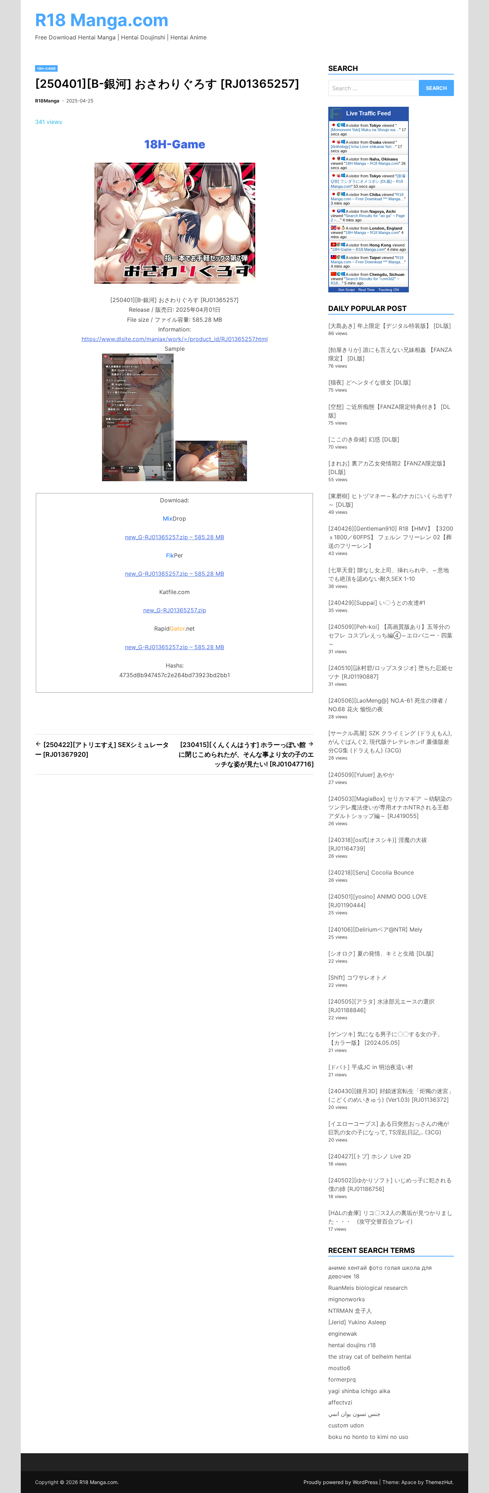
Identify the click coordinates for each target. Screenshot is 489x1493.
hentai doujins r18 (352, 1345)
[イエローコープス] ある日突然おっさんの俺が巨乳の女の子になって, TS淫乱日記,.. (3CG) (388, 1128)
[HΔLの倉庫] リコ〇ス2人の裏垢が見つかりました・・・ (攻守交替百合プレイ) (390, 1217)
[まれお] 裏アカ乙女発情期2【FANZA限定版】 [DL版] (388, 467)
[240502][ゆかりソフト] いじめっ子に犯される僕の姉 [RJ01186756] (390, 1184)
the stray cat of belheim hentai (369, 1356)
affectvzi (340, 1402)
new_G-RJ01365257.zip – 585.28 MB (174, 537)
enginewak (342, 1333)
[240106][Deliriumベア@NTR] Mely (375, 929)
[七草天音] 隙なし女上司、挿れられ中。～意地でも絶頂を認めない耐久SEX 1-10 (388, 574)
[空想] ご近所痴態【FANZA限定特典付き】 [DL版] (389, 411)
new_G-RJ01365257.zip (174, 610)
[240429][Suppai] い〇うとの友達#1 (376, 602)
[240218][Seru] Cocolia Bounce (371, 872)
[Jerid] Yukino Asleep (357, 1322)
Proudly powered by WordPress (341, 1482)
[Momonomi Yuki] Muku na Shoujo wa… (365, 130)
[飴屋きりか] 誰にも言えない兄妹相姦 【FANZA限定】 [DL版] (390, 354)
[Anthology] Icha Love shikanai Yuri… (363, 146)
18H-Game (46, 68)
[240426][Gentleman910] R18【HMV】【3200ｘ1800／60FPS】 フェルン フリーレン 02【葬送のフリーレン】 (390, 537)
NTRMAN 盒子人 (350, 1310)
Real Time (366, 290)
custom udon (346, 1425)
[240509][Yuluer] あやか (361, 774)
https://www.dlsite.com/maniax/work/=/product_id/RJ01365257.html (175, 339)
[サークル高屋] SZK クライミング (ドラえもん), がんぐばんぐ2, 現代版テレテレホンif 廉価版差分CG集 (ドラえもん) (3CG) (390, 741)
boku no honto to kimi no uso (368, 1436)
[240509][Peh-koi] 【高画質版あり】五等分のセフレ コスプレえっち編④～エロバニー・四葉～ (390, 635)
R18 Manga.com (102, 19)
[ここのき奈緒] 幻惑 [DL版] (364, 439)
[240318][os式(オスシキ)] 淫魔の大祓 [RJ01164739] (377, 844)
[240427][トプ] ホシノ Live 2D (369, 1156)
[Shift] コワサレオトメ (357, 977)
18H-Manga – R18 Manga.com (372, 163)
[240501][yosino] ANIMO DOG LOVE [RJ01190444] (377, 901)
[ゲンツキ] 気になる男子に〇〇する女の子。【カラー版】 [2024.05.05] (385, 1038)
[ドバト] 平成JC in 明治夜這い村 (370, 1067)
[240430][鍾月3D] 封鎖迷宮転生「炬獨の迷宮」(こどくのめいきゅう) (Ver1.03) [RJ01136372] (391, 1095)
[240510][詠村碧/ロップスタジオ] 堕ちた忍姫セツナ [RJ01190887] (390, 672)
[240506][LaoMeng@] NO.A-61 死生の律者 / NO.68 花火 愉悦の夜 (387, 705)
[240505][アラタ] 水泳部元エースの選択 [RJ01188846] (381, 1006)
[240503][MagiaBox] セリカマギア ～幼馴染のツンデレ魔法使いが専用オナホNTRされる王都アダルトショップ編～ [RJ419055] (390, 807)
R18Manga (47, 101)
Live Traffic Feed (368, 113)
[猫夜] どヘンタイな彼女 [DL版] (369, 382)
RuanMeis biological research (367, 1287)
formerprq (342, 1379)
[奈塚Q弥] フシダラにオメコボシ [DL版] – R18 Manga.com (368, 181)
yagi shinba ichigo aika (359, 1390)
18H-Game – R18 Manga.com (358, 249)
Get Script (346, 290)
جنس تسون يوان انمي (354, 1413)
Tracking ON (388, 290)
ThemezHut (438, 1482)
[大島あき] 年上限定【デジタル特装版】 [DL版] (389, 325)
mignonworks (346, 1299)
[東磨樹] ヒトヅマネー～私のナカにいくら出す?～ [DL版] (390, 500)
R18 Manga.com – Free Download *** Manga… (367, 196)
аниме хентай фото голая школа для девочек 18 (380, 1272)
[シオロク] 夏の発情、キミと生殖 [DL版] (381, 953)
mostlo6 (339, 1368)
